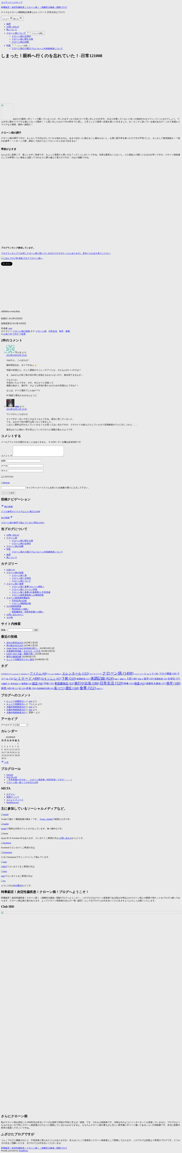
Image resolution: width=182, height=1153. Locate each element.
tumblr (4, 829)
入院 (131, 678)
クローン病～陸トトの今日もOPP (22, 782)
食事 (88, 688)
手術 (49, 683)
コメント (6, 456)
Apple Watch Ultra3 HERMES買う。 (22, 648)
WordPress (23, 1151)
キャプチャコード (34, 488)
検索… (4, 630)
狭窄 (61, 331)
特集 (8, 45)
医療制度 (160, 679)
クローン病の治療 (20, 42)
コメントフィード (14, 800)
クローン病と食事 (14, 584)
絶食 (31, 688)
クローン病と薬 (19, 575)
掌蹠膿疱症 (64, 683)
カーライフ (96, 674)
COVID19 (6, 674)
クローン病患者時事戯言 (18, 598)
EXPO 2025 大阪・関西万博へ (20, 654)
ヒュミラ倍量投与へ (16, 701)
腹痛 (68, 331)
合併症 (173, 678)
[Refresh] (5, 483)
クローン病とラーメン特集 (24, 589)
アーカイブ (6, 725)
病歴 (8, 24)
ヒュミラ (151, 673)
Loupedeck (15, 674)
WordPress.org (12, 802)
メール (4, 465)
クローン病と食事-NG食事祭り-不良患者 (31, 592)
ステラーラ (139, 674)
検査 (139, 683)
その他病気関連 (13, 606)
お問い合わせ (12, 27)
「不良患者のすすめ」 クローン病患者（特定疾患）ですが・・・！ (39, 780)
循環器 (26, 684)
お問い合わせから (14, 614)
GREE (4, 866)
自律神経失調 (45, 688)
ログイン (10, 794)
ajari (10, 328)
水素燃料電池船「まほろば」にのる (23, 651)
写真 (140, 679)
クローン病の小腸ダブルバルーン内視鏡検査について (37, 48)
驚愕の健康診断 (13, 657)
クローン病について (16, 33)
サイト (4, 470)
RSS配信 (18, 885)
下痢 (69, 678)
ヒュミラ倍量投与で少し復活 (20, 659)
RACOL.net (11, 777)
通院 (72, 688)
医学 (149, 678)
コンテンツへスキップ (11, 2)
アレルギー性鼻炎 (55, 674)
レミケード (27, 678)
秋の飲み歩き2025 (14, 645)
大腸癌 (5, 684)
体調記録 (102, 678)
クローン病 (41, 331)
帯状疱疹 (16, 684)
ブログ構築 (168, 673)
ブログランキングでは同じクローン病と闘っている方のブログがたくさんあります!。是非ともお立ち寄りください (55, 253)
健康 (123, 679)
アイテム (38, 673)
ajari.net (9, 775)
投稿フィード (12, 797)
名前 (3, 461)
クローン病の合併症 (21, 36)
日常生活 (52, 331)
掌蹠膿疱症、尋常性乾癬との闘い (28, 612)
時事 (129, 683)
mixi (3, 876)
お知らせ (10, 570)
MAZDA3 (25, 674)
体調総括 (83, 678)
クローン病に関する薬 (22, 39)
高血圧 (99, 688)
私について (11, 29)
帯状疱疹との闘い (20, 609)
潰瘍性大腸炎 (156, 683)
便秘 (117, 679)
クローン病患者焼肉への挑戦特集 (28, 595)
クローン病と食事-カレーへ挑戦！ (28, 586)
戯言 (37, 683)
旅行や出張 (86, 683)
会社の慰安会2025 (14, 643)
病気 (6, 688)
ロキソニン (51, 678)
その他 (9, 617)
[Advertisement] (81, 80)
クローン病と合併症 (21, 578)
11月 (6, 762)
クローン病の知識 (21, 331)
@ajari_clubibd (46, 819)
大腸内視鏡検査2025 (16, 707)
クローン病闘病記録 (21, 603)
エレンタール (75, 673)
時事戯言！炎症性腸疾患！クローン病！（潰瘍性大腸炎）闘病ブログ (34, 7)
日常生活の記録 (19, 600)
